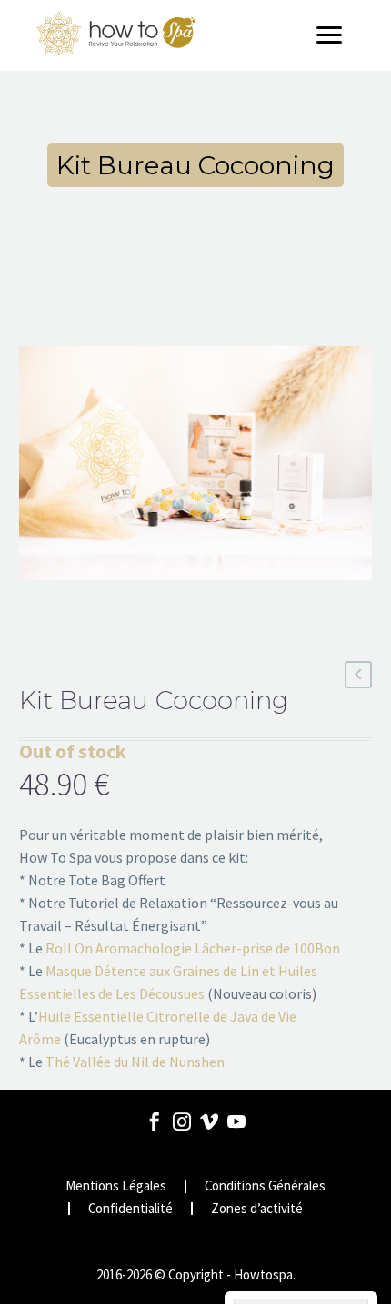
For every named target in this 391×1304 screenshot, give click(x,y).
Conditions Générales (265, 1186)
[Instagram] (182, 1121)
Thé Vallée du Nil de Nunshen (135, 1061)
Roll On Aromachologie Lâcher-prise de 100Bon (192, 948)
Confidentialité (130, 1209)
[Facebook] (154, 1121)
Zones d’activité (257, 1209)
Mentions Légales (115, 1186)
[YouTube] (236, 1121)
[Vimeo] (209, 1121)
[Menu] (335, 35)
